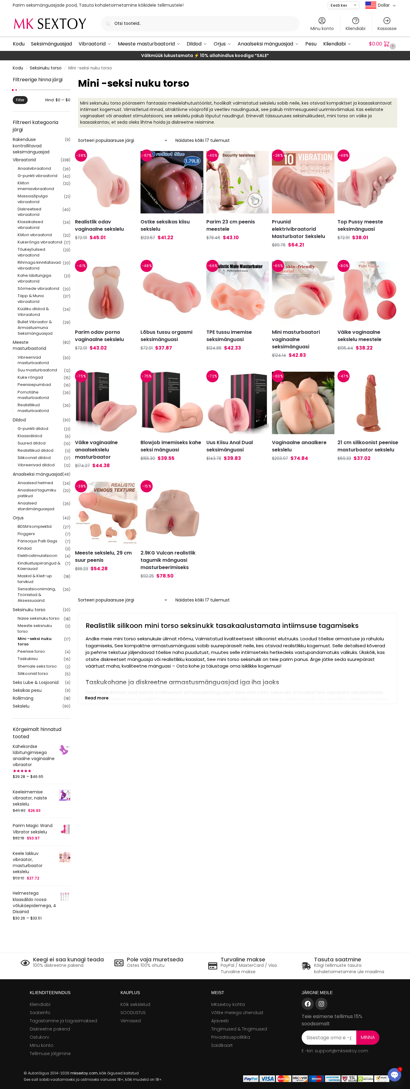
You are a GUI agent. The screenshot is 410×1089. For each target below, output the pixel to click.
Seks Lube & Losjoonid (36, 682)
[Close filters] (72, 80)
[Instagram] (321, 1004)
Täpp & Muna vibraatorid (31, 298)
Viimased (130, 1021)
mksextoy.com (84, 1073)
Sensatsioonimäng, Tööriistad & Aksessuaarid (37, 594)
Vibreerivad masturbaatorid (33, 360)
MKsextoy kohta (228, 1004)
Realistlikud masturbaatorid (33, 408)
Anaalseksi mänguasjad (38, 474)
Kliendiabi (355, 28)
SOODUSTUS (133, 1013)
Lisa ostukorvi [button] (106, 249)
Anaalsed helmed (35, 483)
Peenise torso (31, 651)
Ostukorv (39, 1037)
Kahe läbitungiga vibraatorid (34, 278)
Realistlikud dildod (35, 450)
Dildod (19, 420)
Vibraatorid (24, 160)
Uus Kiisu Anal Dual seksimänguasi (229, 446)
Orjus (18, 518)
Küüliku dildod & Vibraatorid (33, 311)
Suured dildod (32, 443)
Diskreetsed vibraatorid (29, 212)
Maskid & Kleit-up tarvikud (35, 579)
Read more (96, 698)
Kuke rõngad (30, 377)
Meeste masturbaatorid (29, 345)
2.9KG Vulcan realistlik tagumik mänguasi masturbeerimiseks (168, 560)
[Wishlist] (125, 160)
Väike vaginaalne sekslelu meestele (359, 336)
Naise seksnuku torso (38, 618)
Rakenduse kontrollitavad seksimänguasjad (31, 145)
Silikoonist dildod (34, 458)
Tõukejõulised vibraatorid (31, 252)
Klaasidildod (30, 436)
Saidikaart (222, 1045)
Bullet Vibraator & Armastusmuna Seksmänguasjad (35, 327)
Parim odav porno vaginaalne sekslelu (99, 336)
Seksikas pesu (27, 690)
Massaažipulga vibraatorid (33, 199)
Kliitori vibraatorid (35, 235)
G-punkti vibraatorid (37, 176)
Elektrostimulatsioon (37, 555)
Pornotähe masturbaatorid (33, 395)
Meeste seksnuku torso (35, 628)
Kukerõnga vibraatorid (40, 242)
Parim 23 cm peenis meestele (230, 225)
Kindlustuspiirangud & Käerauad (39, 566)
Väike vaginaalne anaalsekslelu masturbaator (96, 450)
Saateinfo (40, 1013)
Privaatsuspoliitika (230, 1037)
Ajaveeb (220, 1021)
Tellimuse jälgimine (50, 1053)
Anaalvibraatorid (34, 168)
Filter (20, 99)
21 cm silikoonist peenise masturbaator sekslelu (367, 446)
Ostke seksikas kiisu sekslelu (165, 225)
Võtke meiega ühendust (237, 1013)
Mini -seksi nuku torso (35, 641)
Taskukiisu (28, 659)
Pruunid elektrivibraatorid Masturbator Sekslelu (298, 229)
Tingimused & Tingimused (239, 1029)
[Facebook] (308, 1004)
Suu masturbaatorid (37, 370)
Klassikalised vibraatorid (30, 224)
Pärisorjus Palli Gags (37, 541)
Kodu (18, 68)
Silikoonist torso (33, 673)
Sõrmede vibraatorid (38, 288)
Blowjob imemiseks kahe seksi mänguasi (171, 446)
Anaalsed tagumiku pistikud (37, 493)
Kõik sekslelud (135, 1004)
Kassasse (387, 28)
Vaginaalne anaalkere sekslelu (299, 446)
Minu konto (322, 28)
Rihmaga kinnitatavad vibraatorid (39, 265)
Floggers (26, 534)
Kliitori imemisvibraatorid (36, 186)
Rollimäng (23, 698)
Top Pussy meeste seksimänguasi (360, 225)
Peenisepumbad (34, 384)
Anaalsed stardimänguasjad (36, 506)
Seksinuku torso (46, 68)
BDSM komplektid (35, 526)
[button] (383, 44)
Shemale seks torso (37, 666)
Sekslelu (21, 706)
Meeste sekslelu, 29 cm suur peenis (103, 556)
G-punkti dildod (33, 428)
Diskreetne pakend (50, 1029)
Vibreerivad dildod (36, 465)
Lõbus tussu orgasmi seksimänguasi (166, 336)
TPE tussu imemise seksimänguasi (229, 336)
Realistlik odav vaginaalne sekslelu (99, 225)
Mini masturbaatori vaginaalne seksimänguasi (296, 339)
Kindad (25, 548)
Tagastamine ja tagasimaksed (63, 1021)
